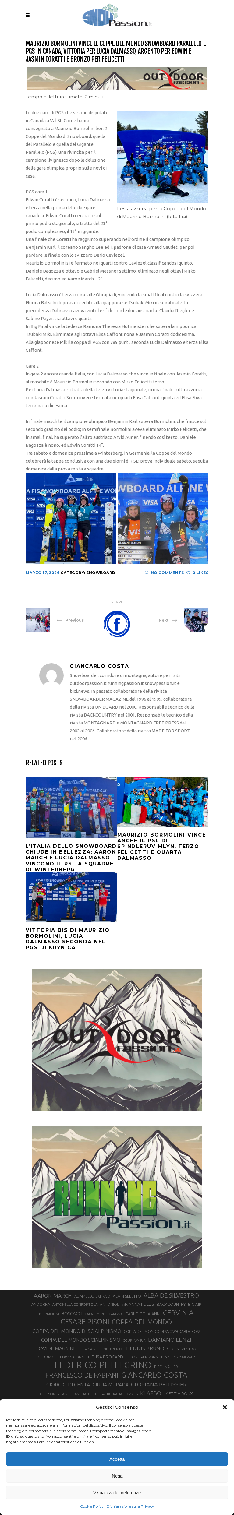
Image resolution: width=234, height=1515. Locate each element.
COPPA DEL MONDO (142, 1322)
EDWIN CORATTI (74, 1357)
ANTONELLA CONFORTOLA (75, 1304)
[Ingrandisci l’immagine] (200, 119)
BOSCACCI (72, 1313)
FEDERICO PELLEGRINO (103, 1365)
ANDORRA (40, 1304)
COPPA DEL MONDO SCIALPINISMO (80, 1340)
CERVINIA (178, 1312)
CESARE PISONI (85, 1322)
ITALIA (105, 1394)
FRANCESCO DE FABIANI (82, 1375)
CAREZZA (116, 1314)
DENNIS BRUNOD (147, 1348)
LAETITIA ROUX (178, 1393)
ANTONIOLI (110, 1304)
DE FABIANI (86, 1349)
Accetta (117, 1459)
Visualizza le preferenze (117, 1492)
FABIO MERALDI (184, 1357)
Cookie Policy (92, 1506)
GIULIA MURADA (111, 1384)
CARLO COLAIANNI (143, 1313)
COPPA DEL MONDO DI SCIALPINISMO (76, 1331)
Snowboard (100, 572)
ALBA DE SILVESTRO (171, 1295)
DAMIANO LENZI (169, 1339)
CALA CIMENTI (95, 1314)
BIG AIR (194, 1304)
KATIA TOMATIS (125, 1394)
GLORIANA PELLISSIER (158, 1384)
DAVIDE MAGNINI (55, 1348)
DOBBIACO (47, 1357)
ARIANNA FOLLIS (138, 1304)
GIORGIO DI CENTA (68, 1384)
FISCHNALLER (166, 1367)
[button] (225, 1407)
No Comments (167, 572)
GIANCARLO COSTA (154, 1375)
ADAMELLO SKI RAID (92, 1296)
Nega (117, 1475)
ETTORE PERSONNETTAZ (147, 1357)
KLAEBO (150, 1393)
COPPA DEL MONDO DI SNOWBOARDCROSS (162, 1331)
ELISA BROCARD (107, 1356)
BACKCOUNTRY (171, 1304)
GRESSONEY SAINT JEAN (59, 1394)
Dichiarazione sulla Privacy (130, 1506)
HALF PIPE (89, 1394)
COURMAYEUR (134, 1340)
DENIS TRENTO (111, 1349)
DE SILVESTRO (183, 1348)
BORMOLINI (49, 1314)
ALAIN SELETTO (127, 1296)
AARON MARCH (53, 1295)
